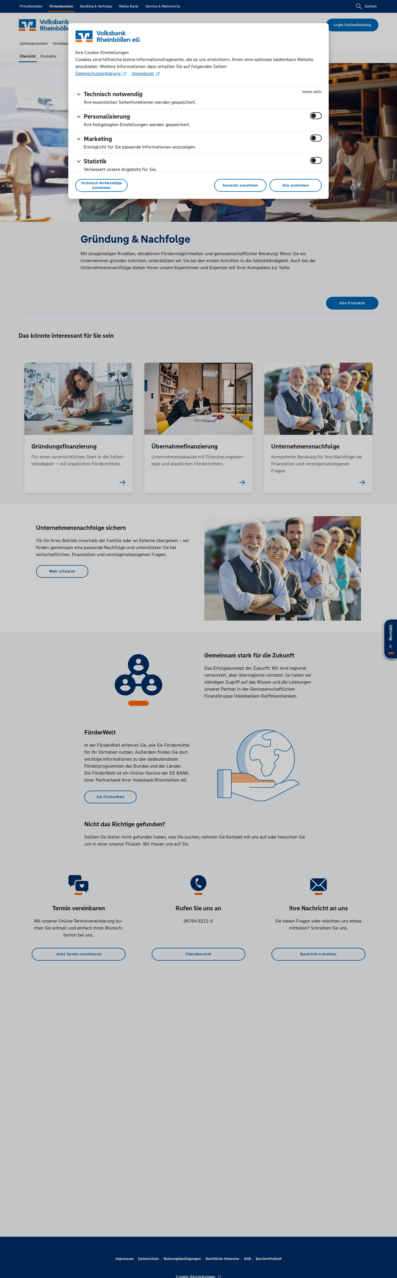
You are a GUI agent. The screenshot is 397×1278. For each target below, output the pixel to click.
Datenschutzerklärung (98, 73)
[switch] (316, 115)
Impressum (143, 73)
